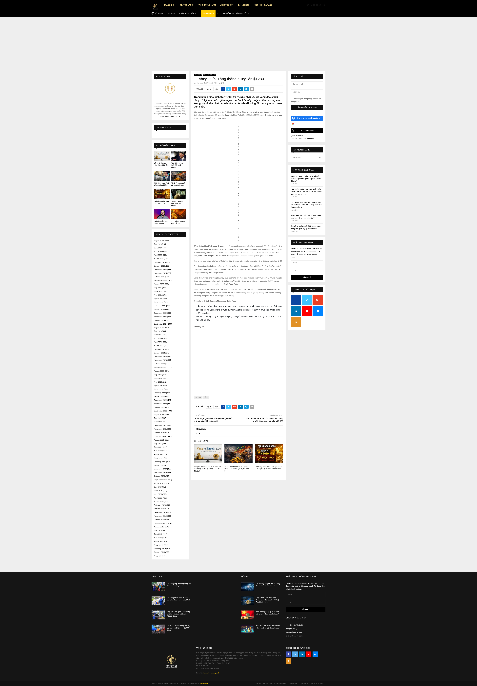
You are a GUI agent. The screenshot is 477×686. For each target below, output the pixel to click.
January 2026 (159, 266)
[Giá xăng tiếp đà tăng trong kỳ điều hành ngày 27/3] (158, 586)
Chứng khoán (291, 636)
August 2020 (159, 483)
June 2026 (158, 248)
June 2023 (158, 378)
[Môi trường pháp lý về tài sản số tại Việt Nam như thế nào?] (247, 615)
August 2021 (159, 440)
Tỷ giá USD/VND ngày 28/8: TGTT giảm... (177, 203)
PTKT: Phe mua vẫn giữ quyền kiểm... (178, 184)
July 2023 (158, 375)
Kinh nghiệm (243, 5)
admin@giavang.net (172, 116)
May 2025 (158, 295)
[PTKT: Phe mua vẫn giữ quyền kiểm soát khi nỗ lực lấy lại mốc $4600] (178, 176)
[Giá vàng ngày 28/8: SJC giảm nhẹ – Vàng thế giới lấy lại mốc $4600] (162, 194)
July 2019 (158, 530)
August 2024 (159, 328)
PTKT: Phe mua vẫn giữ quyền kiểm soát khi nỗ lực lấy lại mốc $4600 (236, 468)
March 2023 (158, 389)
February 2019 (160, 549)
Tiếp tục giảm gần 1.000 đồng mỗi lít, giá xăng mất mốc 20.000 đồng (178, 614)
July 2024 (158, 331)
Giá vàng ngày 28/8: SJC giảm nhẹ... (161, 202)
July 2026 (158, 244)
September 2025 (160, 280)
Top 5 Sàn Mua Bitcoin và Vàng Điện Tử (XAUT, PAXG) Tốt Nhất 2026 (267, 600)
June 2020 (158, 491)
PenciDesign (203, 683)
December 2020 (160, 469)
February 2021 (160, 462)
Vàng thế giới (226, 5)
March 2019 (158, 545)
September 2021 (160, 436)
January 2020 (159, 509)
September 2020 (160, 480)
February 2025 (160, 306)
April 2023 (158, 386)
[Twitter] (308, 4)
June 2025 (158, 291)
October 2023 (159, 364)
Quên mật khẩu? (297, 135)
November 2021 (160, 429)
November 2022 (160, 404)
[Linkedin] (311, 4)
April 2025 (158, 298)
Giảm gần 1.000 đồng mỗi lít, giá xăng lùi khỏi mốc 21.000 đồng (178, 628)
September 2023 (160, 367)
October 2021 (159, 433)
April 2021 (158, 454)
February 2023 (160, 393)
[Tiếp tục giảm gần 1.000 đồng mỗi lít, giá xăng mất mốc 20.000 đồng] (158, 615)
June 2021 (158, 447)
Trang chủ (169, 5)
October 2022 (159, 407)
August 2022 (159, 414)
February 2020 (160, 505)
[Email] (317, 4)
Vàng (204, 74)
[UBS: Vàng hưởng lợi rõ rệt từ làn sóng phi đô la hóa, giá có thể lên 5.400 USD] (178, 214)
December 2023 (160, 356)
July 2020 (158, 487)
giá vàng (198, 397)
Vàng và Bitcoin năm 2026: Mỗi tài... (161, 164)
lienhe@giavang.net (211, 673)
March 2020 (158, 501)
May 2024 (158, 338)
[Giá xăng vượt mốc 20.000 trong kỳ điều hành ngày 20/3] (158, 600)
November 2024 (160, 317)
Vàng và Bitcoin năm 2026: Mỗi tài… (236, 13)
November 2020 (160, 472)
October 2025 (159, 277)
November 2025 (160, 273)
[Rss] (320, 4)
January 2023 (159, 396)
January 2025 (159, 309)
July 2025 (158, 288)
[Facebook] (306, 4)
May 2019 (158, 538)
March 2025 (158, 302)
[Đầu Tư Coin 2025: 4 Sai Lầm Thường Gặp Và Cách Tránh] (247, 629)
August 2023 (159, 371)
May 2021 (158, 451)
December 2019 (160, 512)
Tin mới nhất (198, 74)
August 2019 (159, 527)
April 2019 (158, 541)
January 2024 (159, 353)
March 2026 (158, 259)
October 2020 (159, 476)
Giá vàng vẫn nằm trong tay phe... (161, 222)
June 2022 (158, 422)
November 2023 (160, 360)
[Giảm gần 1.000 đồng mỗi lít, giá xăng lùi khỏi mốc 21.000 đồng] (158, 629)
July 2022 (158, 418)
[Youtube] (314, 4)
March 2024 (158, 346)
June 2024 (158, 335)
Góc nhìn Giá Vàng (263, 5)
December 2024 (160, 313)
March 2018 (158, 556)
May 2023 (158, 382)
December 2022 (160, 400)
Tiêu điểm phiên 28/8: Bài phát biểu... (177, 165)
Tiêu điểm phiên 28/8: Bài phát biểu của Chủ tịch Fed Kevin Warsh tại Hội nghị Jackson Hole (306, 191)
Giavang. (200, 83)
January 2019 (159, 552)
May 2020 (158, 494)
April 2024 (158, 342)
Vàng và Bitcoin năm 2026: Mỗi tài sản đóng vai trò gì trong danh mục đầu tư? (207, 468)
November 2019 (160, 516)
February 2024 (160, 349)
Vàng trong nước (207, 5)
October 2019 (159, 520)
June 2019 (158, 534)
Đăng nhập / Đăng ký (188, 13)
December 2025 (160, 270)
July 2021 (158, 444)
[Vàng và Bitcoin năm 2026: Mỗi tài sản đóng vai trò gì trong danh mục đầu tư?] (162, 156)
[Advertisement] (238, 41)
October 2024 (159, 320)
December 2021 (160, 425)
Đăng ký (310, 138)
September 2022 (160, 411)
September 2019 (160, 523)
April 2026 (158, 255)
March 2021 (158, 458)
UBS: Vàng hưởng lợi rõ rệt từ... (178, 222)
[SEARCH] (320, 157)
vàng (206, 397)
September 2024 (160, 324)
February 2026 (160, 262)
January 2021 (159, 465)
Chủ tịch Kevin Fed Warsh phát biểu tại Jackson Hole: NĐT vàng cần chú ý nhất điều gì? (306, 204)
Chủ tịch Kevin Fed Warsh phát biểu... (161, 184)
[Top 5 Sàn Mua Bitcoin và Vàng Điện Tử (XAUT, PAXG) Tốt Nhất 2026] (247, 600)
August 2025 (159, 284)
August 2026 (159, 240)
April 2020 (158, 498)
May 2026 (158, 251)
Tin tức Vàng (186, 5)
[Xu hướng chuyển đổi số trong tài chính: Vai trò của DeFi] (247, 586)
